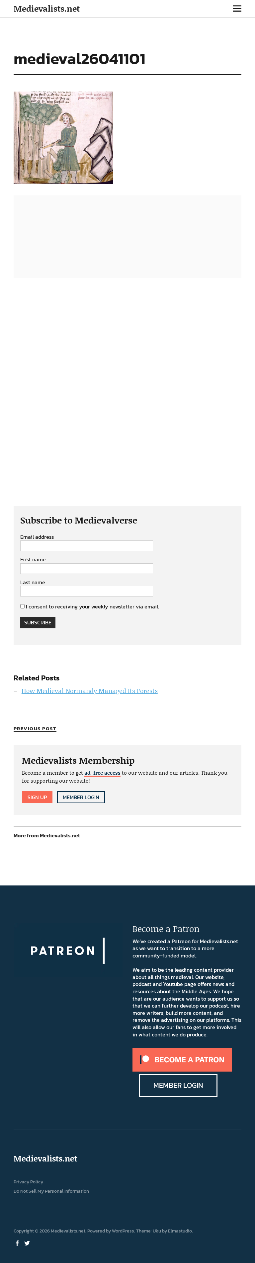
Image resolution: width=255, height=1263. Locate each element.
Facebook (18, 1243)
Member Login (81, 797)
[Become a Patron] (182, 1070)
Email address (37, 537)
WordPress (123, 1231)
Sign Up (37, 797)
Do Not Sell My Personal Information (51, 1191)
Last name (32, 582)
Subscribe (37, 622)
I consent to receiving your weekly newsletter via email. (92, 606)
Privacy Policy (28, 1181)
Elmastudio (180, 1231)
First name (33, 559)
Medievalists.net (47, 8)
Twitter (28, 1243)
